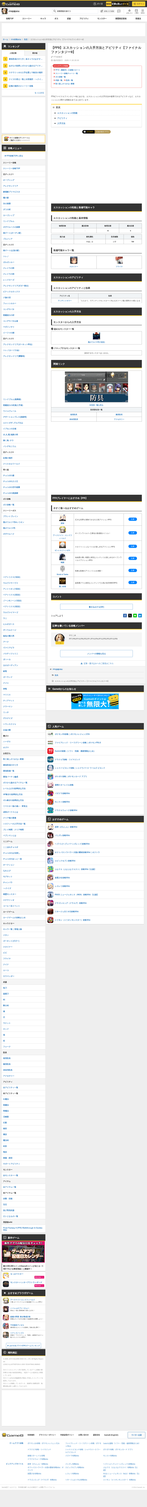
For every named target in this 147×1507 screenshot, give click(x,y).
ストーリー (27, 18)
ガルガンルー (8, 262)
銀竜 (5, 671)
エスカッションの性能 (67, 112)
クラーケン (7, 706)
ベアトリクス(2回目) (11, 594)
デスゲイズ (7, 718)
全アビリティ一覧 (10, 1087)
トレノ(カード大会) (11, 350)
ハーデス (7, 741)
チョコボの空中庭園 (11, 487)
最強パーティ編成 (10, 776)
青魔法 (138, 18)
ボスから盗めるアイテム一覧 (15, 782)
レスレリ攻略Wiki (72, 1473)
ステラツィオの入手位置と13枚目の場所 (26, 72)
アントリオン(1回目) (11, 588)
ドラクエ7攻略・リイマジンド (39, 1449)
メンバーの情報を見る (96, 653)
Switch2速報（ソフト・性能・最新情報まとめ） (121, 1443)
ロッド (6, 1028)
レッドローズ (8, 279)
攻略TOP (9, 18)
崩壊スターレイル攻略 (36, 1456)
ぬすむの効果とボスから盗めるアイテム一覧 (27, 65)
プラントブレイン (10, 516)
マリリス (7, 694)
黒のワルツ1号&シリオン (13, 522)
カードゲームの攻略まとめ (14, 917)
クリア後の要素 (9, 817)
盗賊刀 (6, 993)
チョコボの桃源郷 (10, 493)
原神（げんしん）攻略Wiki (38, 1464)
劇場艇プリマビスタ (11, 191)
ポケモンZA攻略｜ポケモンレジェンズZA (43, 1443)
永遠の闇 (7, 729)
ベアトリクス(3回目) (11, 606)
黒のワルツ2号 (9, 528)
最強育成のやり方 (10, 764)
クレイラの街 (8, 273)
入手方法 (61, 123)
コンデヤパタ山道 (10, 320)
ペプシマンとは (9, 835)
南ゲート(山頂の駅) (11, 250)
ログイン (140, 3)
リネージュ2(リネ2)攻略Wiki (76, 1480)
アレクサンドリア (10, 185)
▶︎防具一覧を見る (96, 405)
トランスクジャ (9, 724)
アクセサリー (119, 419)
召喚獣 (6, 1116)
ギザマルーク (8, 533)
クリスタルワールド (11, 463)
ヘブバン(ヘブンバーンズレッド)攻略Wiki (119, 1464)
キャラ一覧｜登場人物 (12, 929)
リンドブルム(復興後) (12, 399)
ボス (56, 18)
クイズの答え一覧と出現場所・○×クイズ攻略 (27, 79)
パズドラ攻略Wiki (72, 1456)
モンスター (102, 18)
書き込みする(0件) (96, 606)
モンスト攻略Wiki (110, 1456)
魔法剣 (6, 1140)
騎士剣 (6, 1005)
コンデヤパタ (8, 309)
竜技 (5, 1152)
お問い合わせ (83, 1435)
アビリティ (84, 18)
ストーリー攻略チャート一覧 (66, 73)
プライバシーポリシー (47, 1435)
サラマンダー (8, 976)
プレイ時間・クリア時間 (13, 829)
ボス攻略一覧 (60, 76)
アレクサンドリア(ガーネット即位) (17, 344)
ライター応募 (136, 1435)
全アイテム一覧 (9, 1186)
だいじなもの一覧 (10, 1216)
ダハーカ (7, 659)
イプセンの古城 (9, 428)
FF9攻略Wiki (58, 669)
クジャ (6, 682)
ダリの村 (7, 209)
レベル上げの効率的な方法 (14, 788)
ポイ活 (100, 3)
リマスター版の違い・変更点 (15, 806)
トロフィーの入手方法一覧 (14, 823)
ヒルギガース (8, 624)
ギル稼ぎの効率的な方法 (13, 800)
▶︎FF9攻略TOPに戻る (14, 155)
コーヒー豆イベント (11, 905)
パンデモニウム (9, 446)
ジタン (6, 935)
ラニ (5, 618)
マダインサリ (8, 326)
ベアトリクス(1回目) (11, 577)
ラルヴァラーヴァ (10, 582)
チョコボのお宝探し (11, 853)
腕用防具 (119, 414)
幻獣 (5, 1122)
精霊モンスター (9, 894)
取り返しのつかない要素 (64, 83)
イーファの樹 (8, 332)
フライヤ (119, 266)
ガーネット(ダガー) (11, 940)
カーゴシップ (8, 215)
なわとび (7, 870)
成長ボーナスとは (10, 812)
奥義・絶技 (7, 1157)
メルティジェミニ (10, 653)
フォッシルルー (9, 303)
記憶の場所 (7, 457)
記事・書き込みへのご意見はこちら (99, 663)
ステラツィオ (8, 900)
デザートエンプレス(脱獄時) (15, 416)
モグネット (7, 876)
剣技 (5, 1146)
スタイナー (73, 266)
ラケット (7, 1023)
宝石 (5, 1204)
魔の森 (6, 197)
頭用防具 (73, 414)
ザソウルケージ (9, 630)
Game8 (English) (111, 1435)
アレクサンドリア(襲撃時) (14, 356)
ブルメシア (7, 238)
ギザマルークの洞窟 (11, 227)
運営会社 (96, 1435)
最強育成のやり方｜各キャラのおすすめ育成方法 (27, 59)
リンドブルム (8, 221)
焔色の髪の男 (8, 635)
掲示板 (34, 53)
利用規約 (31, 1435)
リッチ (6, 712)
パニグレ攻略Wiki (72, 1464)
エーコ (6, 970)
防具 (56, 675)
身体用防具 (73, 419)
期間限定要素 (121, 18)
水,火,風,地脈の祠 (10, 434)
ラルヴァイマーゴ (10, 612)
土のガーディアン (10, 665)
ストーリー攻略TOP (11, 168)
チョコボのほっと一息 (12, 858)
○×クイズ (7, 888)
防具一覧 (69, 80)
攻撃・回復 (7, 1198)
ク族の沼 (7, 297)
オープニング (8, 180)
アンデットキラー (65, 300)
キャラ (43, 18)
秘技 (5, 1128)
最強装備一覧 (8, 770)
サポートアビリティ (11, 1163)
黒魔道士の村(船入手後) (13, 405)
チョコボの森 (8, 475)
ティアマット (8, 700)
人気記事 (13, 53)
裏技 (5, 1134)
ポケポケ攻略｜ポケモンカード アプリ (118, 1449)
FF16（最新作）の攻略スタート (67, 70)
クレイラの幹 (8, 268)
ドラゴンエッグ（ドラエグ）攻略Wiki (42, 1480)
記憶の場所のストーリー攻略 (21, 85)
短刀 (5, 987)
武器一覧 (58, 80)
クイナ (6, 964)
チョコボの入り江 (10, 481)
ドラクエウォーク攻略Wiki (38, 1459)
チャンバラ (7, 882)
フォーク (7, 1046)
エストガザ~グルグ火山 (13, 422)
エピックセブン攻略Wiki (74, 1467)
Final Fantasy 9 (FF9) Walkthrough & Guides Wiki (22, 1228)
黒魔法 (6, 1104)
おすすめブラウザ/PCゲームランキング (24, 1345)
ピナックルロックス (11, 291)
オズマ (6, 747)
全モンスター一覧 (10, 1175)
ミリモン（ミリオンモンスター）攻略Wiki (119, 1480)
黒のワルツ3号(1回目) (96, 342)
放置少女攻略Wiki (34, 1473)
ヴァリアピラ (8, 647)
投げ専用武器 (8, 1210)
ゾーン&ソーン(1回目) (12, 600)
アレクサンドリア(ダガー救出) (16, 285)
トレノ (6, 256)
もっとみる (39, 92)
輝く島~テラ (8, 440)
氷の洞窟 (7, 203)
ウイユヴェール (9, 411)
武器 (69, 18)
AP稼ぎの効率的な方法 (13, 794)
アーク (6, 641)
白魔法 (6, 1099)
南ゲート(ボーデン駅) (12, 232)
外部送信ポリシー (67, 1435)
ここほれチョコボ (10, 847)
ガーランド (7, 677)
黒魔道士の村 (8, 315)
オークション (8, 864)
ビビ (5, 952)
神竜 (5, 688)
